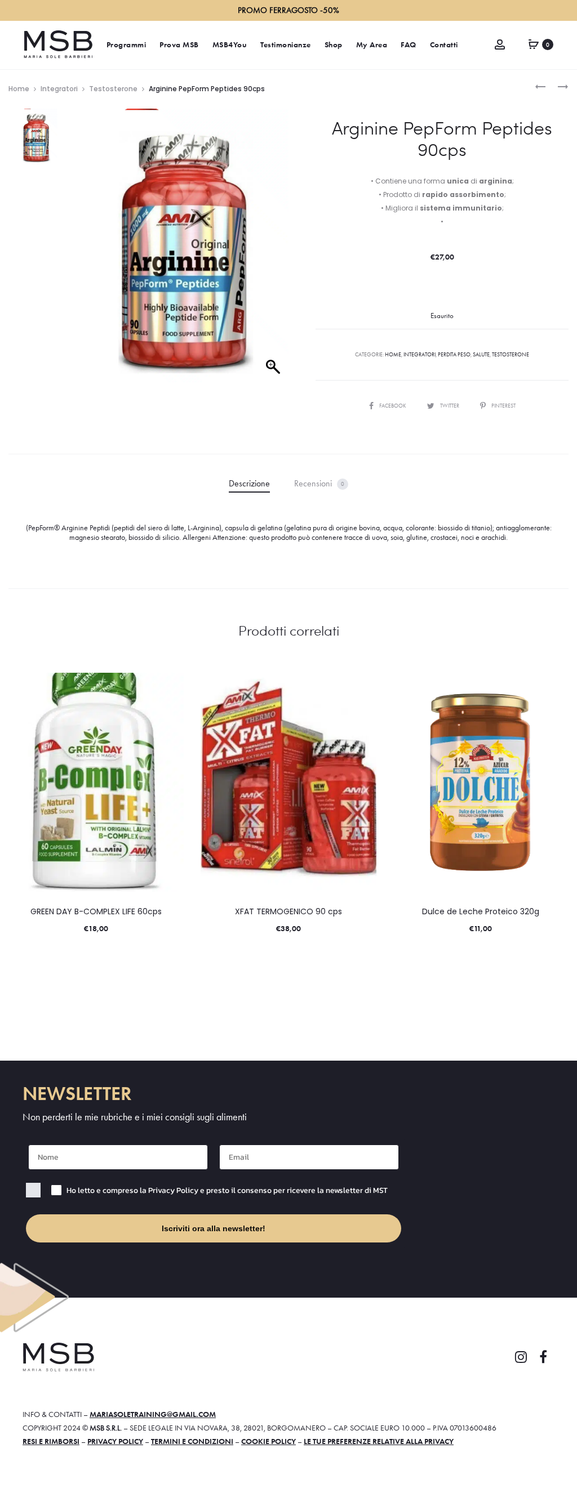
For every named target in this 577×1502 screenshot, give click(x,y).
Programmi (126, 45)
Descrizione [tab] (249, 483)
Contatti (444, 45)
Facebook (393, 405)
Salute (481, 354)
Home (18, 88)
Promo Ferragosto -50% (288, 10)
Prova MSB (179, 45)
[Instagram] (520, 1357)
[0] (533, 43)
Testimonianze (285, 45)
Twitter (450, 405)
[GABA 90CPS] (557, 85)
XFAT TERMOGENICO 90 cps (288, 911)
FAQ (408, 45)
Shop (334, 45)
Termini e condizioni (192, 1441)
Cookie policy (268, 1441)
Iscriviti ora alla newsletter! (213, 1228)
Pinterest (503, 405)
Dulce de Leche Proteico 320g (480, 911)
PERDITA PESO (454, 354)
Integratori (59, 88)
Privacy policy (115, 1441)
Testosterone (113, 88)
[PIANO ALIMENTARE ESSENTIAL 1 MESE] (540, 85)
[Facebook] (543, 1357)
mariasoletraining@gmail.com (153, 1414)
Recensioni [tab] (319, 483)
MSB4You (229, 45)
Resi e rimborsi (51, 1441)
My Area (372, 45)
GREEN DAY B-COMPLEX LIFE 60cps (96, 911)
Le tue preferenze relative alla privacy (379, 1441)
